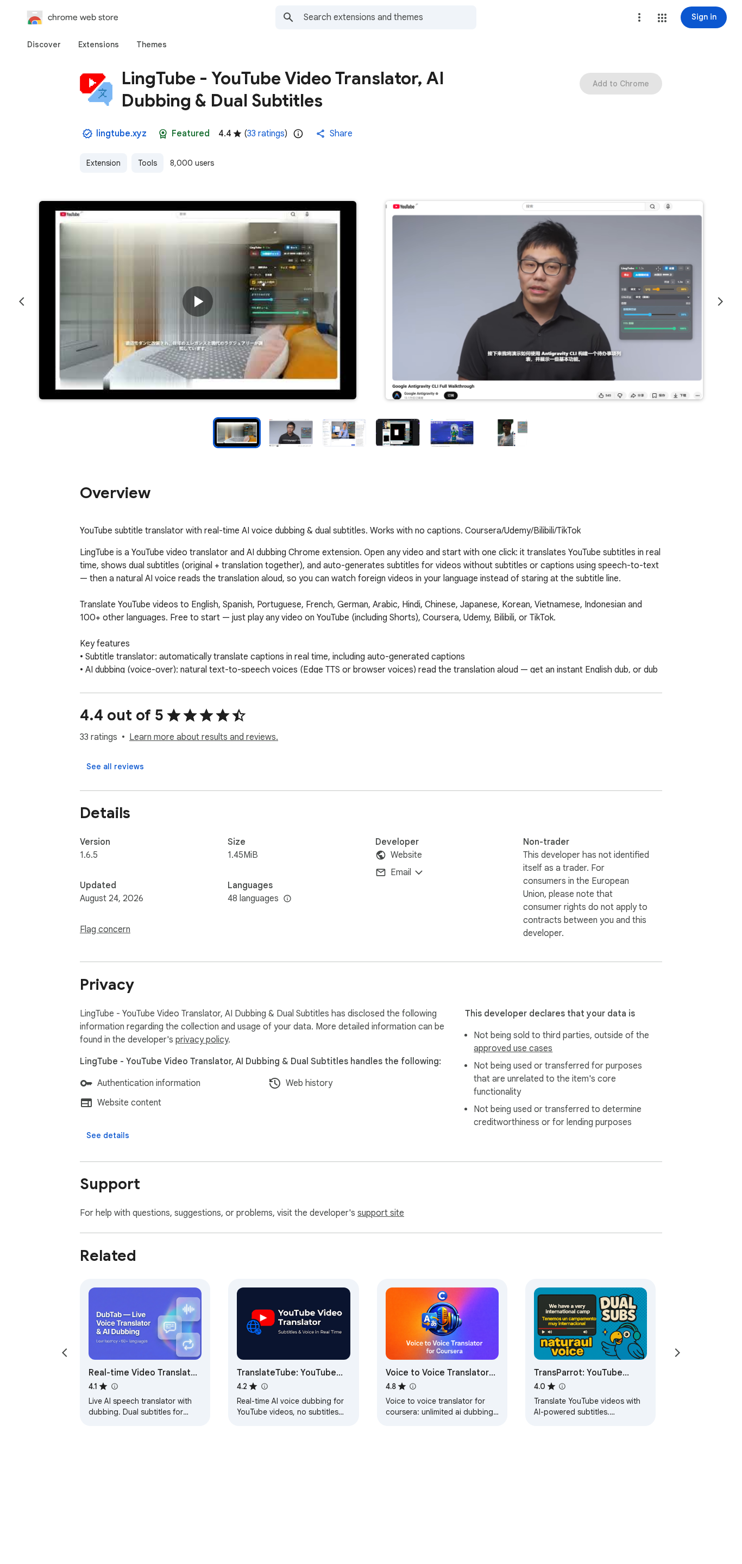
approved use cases (513, 1048)
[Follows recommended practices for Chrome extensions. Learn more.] (163, 134)
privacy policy (201, 1039)
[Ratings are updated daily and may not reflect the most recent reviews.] (298, 134)
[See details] (108, 1135)
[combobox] (390, 17)
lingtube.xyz (121, 133)
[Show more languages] (287, 899)
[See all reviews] (115, 766)
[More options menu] (639, 17)
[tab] (44, 44)
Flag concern (105, 929)
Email (401, 872)
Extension (103, 163)
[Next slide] (720, 301)
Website (406, 855)
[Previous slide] (22, 301)
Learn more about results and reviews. (203, 737)
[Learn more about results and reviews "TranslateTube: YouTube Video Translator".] (264, 1386)
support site (380, 1213)
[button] (662, 18)
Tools (147, 163)
